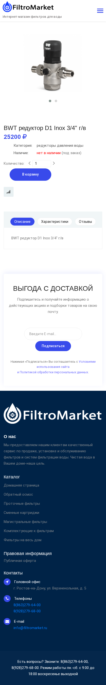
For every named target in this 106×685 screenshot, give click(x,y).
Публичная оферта (20, 561)
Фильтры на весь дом (22, 540)
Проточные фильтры (22, 503)
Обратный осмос (18, 494)
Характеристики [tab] (54, 222)
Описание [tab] (22, 222)
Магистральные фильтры (25, 522)
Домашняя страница (21, 485)
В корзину (30, 174)
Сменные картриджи (21, 512)
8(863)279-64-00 (27, 605)
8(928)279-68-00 (27, 611)
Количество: (14, 163)
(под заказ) (47, 153)
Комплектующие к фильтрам (29, 531)
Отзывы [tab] (85, 222)
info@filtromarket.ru (30, 628)
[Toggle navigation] (100, 11)
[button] (50, 100)
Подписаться (53, 346)
